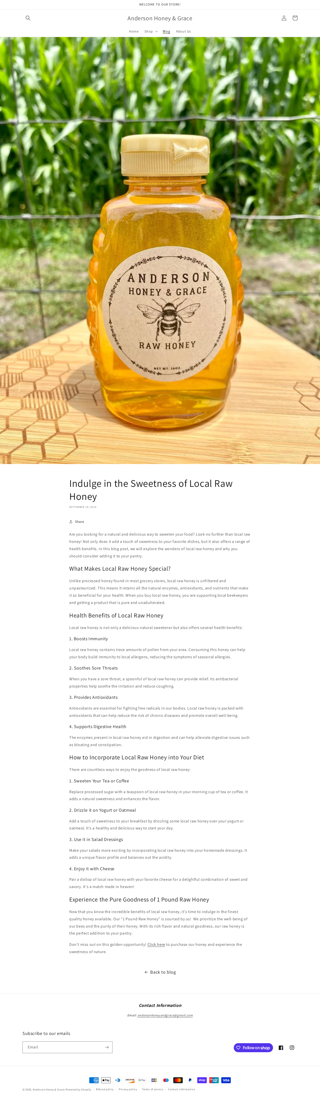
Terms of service (152, 1089)
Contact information (181, 1089)
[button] (28, 18)
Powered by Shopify (78, 1089)
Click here (156, 944)
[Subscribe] (106, 1047)
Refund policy (105, 1089)
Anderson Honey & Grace (49, 1089)
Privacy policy (128, 1089)
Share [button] (79, 521)
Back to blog (163, 972)
